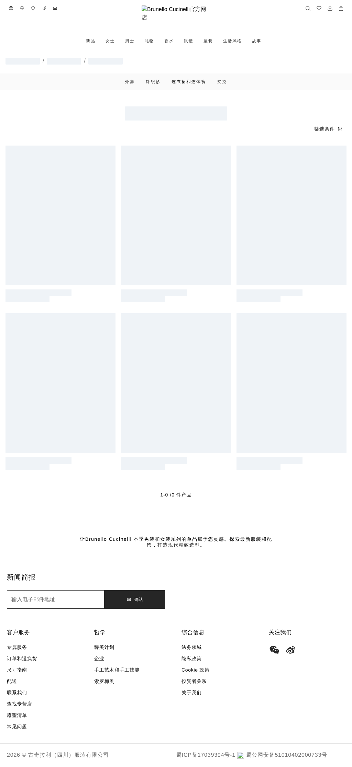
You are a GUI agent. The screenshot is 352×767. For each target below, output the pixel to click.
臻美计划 (104, 647)
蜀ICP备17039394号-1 (205, 755)
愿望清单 (17, 715)
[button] (11, 8)
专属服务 (17, 647)
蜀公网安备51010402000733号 (286, 755)
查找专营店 (19, 704)
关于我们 (192, 692)
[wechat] (274, 649)
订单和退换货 (22, 658)
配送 (12, 681)
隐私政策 (192, 658)
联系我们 (17, 692)
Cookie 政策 (196, 670)
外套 (130, 81)
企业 (99, 658)
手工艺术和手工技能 (117, 670)
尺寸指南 (17, 670)
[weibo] (290, 649)
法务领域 (192, 647)
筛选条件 (324, 128)
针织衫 (153, 81)
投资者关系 (194, 681)
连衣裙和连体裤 (189, 81)
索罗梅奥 (104, 681)
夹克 (222, 81)
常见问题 (17, 726)
